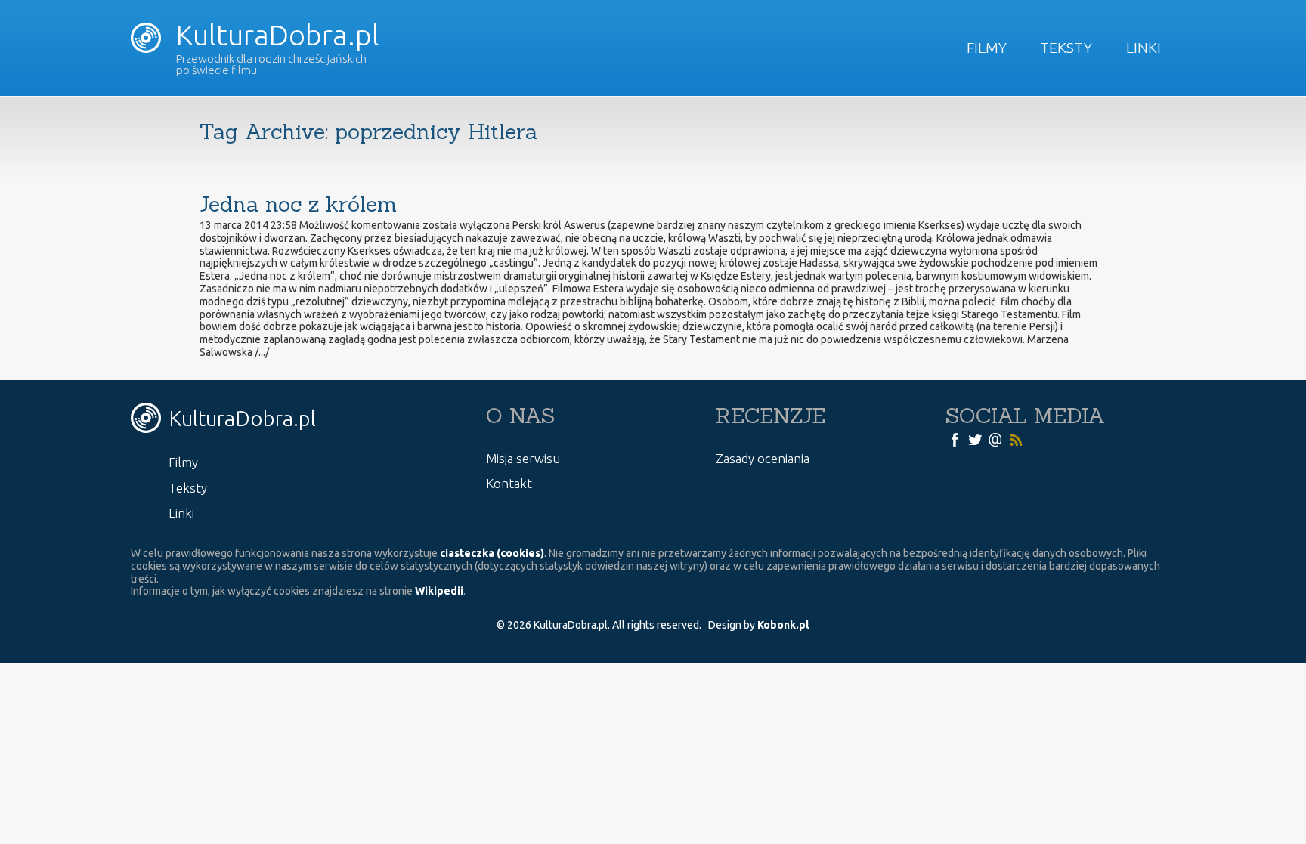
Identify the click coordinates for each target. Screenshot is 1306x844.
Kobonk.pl (783, 625)
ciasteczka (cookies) (492, 553)
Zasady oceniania (762, 458)
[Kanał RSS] (1016, 439)
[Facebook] (954, 439)
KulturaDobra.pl (274, 35)
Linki (1143, 47)
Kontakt (509, 483)
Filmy (987, 47)
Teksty (1066, 47)
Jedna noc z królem (298, 204)
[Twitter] (975, 439)
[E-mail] (995, 439)
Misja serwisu (523, 458)
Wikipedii (439, 591)
